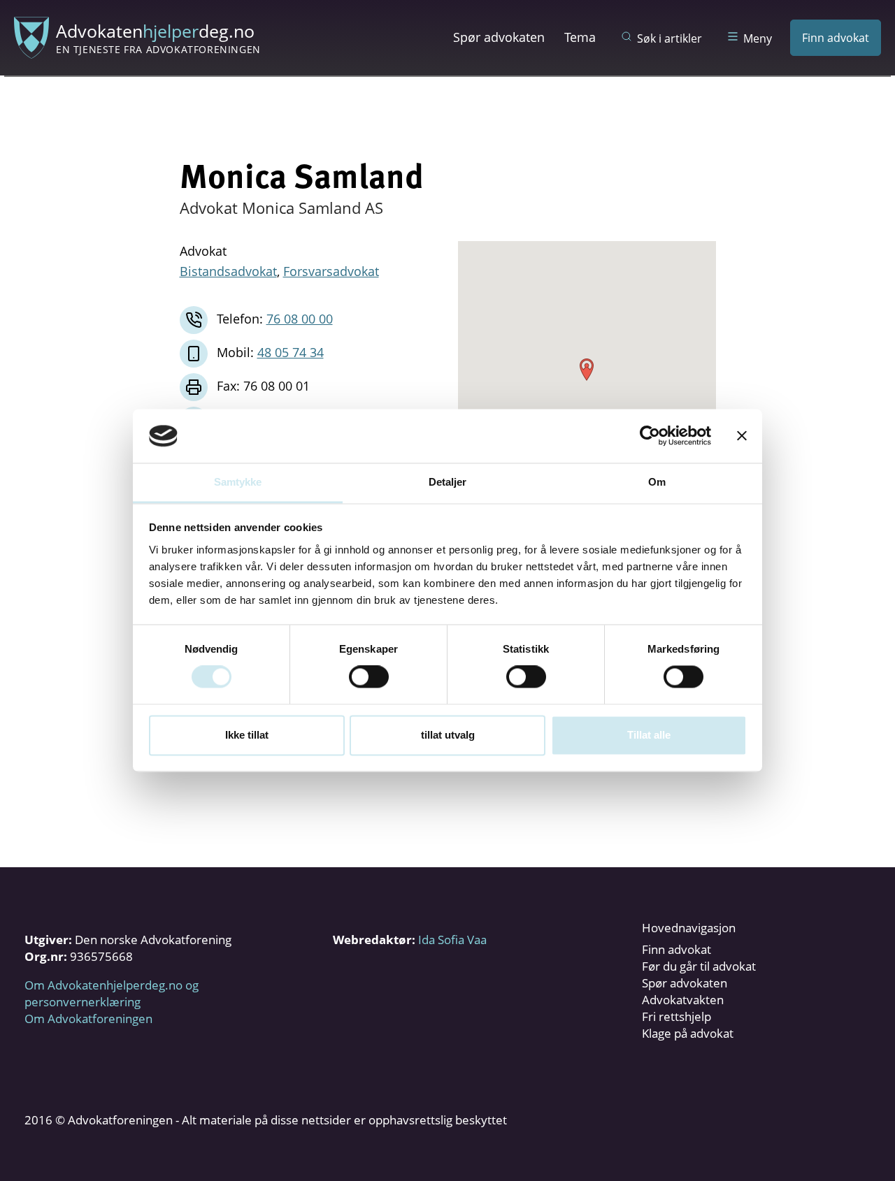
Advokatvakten (683, 1000)
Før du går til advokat (699, 966)
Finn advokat (835, 37)
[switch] (369, 677)
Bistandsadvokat (228, 271)
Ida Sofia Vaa (452, 940)
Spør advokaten (499, 37)
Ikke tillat (246, 735)
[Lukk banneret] (742, 436)
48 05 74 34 (290, 352)
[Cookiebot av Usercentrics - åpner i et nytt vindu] (650, 436)
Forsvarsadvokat (331, 271)
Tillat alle (649, 735)
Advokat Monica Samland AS (281, 207)
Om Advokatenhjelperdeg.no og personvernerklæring (111, 993)
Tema (580, 37)
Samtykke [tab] (238, 482)
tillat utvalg (448, 735)
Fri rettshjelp (676, 1016)
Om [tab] (657, 482)
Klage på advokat (687, 1033)
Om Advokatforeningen (88, 1018)
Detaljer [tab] (448, 482)
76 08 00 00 (299, 318)
